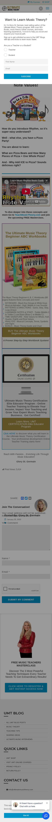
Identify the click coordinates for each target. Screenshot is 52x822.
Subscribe (26, 76)
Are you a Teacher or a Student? (17, 45)
